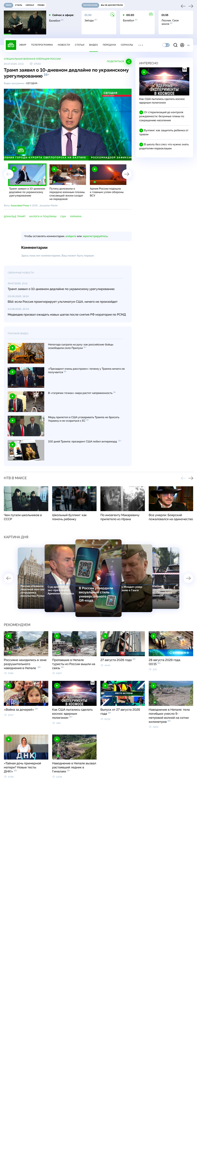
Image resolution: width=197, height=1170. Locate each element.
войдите (70, 236)
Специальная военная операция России (32, 59)
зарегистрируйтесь (95, 236)
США (63, 216)
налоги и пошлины (43, 216)
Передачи (109, 44)
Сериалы (127, 44)
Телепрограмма (42, 44)
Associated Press (20, 205)
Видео (93, 44)
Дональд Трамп (14, 216)
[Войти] (182, 45)
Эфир (22, 44)
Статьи (79, 44)
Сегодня (31, 83)
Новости (64, 44)
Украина (76, 216)
